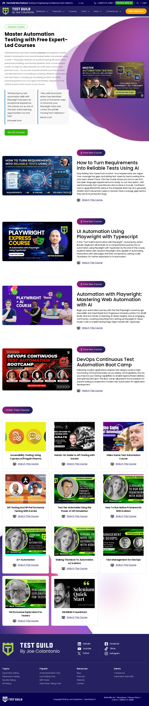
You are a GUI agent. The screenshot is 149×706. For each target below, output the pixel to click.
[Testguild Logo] (19, 11)
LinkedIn (87, 643)
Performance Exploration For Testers (25, 613)
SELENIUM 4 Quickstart (74, 612)
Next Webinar (136, 11)
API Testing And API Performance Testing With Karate (25, 509)
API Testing (6, 683)
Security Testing (9, 680)
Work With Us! (109, 697)
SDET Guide (44, 680)
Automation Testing (10, 673)
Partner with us (124, 3)
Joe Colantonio (75, 699)
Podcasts (81, 676)
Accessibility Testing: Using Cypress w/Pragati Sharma (25, 456)
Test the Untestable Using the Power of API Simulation (74, 509)
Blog (79, 673)
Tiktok (113, 648)
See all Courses (16, 132)
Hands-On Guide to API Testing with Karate (74, 456)
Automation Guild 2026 (124, 676)
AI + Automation (25, 559)
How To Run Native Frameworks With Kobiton (123, 509)
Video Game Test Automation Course (123, 456)
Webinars (81, 680)
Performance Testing (10, 676)
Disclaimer (121, 697)
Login (144, 3)
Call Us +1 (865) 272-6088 (122, 700)
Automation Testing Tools (50, 683)
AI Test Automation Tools (50, 673)
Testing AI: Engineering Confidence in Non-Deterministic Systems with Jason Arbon (39, 3)
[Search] (137, 3)
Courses (80, 683)
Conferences (119, 673)
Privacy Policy (133, 697)
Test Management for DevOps (123, 559)
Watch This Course (92, 200)
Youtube (87, 648)
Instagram (115, 653)
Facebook (114, 643)
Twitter (86, 653)
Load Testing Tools (47, 676)
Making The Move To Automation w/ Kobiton (74, 561)
